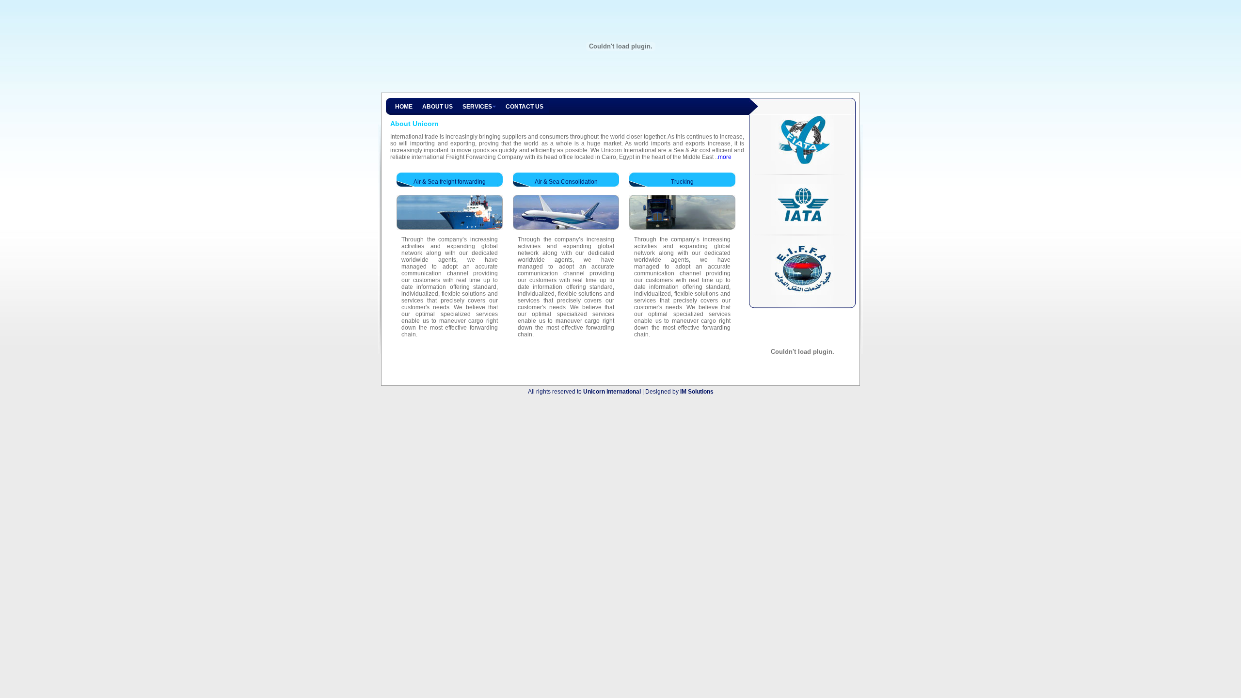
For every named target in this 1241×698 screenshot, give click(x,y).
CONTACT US (524, 106)
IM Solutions (697, 391)
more (725, 157)
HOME (404, 106)
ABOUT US (437, 106)
